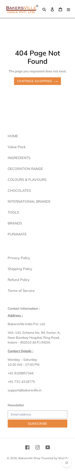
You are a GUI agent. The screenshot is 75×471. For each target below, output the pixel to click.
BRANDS (15, 223)
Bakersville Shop (29, 458)
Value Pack (17, 147)
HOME (13, 136)
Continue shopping (34, 81)
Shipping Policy (20, 269)
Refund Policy (19, 280)
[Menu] (68, 8)
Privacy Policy (19, 258)
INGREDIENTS (19, 158)
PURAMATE (17, 234)
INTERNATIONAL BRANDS (29, 201)
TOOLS (13, 212)
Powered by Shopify (54, 458)
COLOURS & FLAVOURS (27, 179)
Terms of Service (21, 290)
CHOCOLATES (19, 190)
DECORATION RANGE (25, 169)
